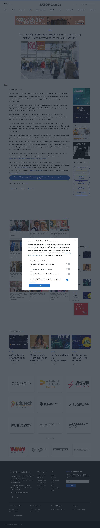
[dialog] (50, 264)
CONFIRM (39, 285)
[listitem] (50, 261)
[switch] (68, 264)
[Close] (75, 241)
